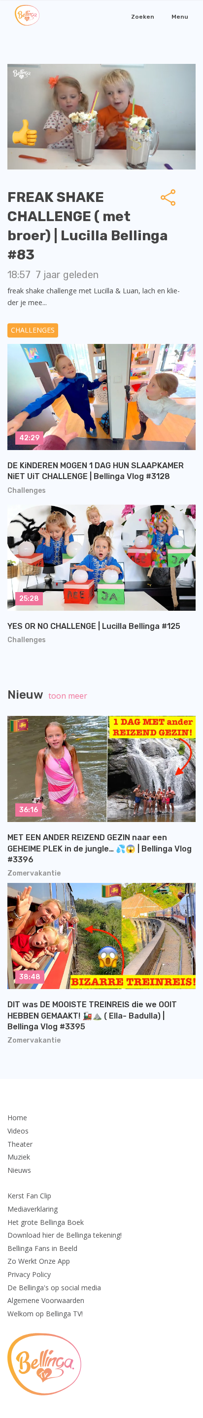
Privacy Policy (29, 1274)
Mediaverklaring (32, 1209)
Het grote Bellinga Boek (45, 1222)
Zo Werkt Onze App (38, 1261)
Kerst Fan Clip (29, 1195)
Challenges (33, 330)
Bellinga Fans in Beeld (42, 1248)
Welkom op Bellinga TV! (45, 1313)
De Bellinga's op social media (54, 1287)
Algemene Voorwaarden (45, 1300)
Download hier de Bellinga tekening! (64, 1235)
